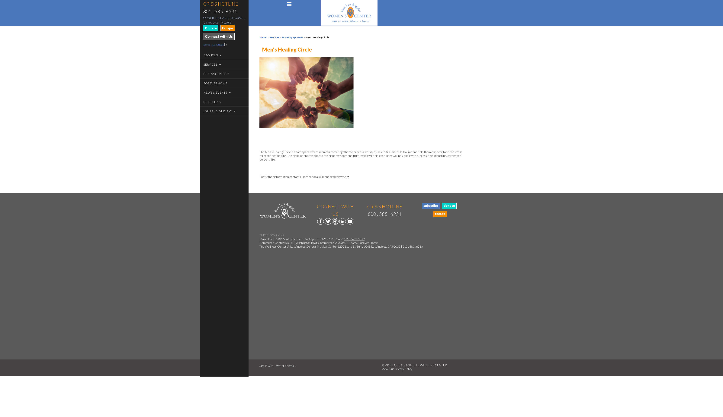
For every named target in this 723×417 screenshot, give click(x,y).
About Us (210, 55)
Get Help (210, 102)
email (291, 365)
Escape (227, 28)
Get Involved (214, 74)
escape (440, 214)
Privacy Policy (403, 369)
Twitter (279, 365)
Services (210, 64)
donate (449, 206)
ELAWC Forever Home (362, 242)
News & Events (215, 92)
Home (263, 37)
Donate (211, 28)
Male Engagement (292, 37)
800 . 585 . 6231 (220, 11)
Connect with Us (219, 36)
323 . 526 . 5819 (354, 239)
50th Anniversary (218, 111)
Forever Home (215, 83)
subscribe (430, 206)
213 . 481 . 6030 (413, 246)
